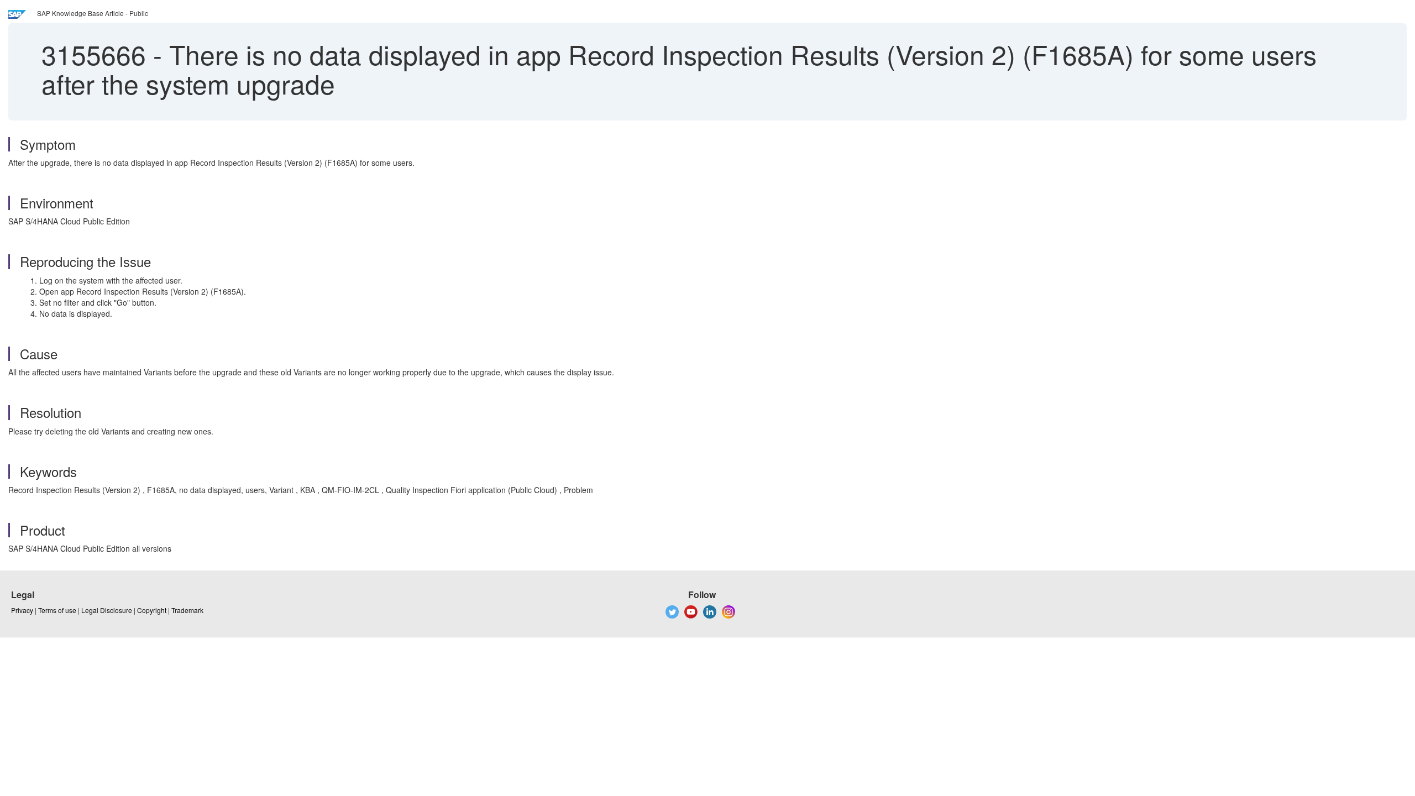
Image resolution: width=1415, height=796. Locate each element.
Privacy (22, 610)
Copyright (151, 610)
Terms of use (57, 610)
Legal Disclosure (106, 610)
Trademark (187, 610)
